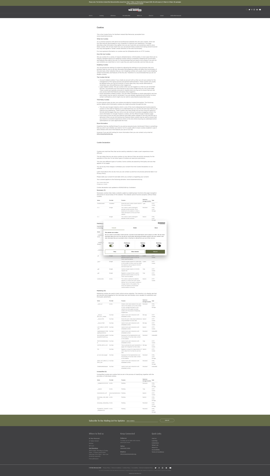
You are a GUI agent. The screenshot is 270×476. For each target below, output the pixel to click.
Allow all (155, 251)
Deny (115, 251)
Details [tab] (135, 227)
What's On (139, 15)
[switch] (127, 246)
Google (111, 207)
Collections (113, 15)
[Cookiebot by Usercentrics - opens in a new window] (159, 223)
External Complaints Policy (146, 467)
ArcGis (110, 278)
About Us (151, 15)
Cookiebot (132, 187)
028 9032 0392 (125, 448)
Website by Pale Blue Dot (135, 473)
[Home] (135, 10)
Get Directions (93, 448)
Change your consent (102, 184)
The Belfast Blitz (126, 15)
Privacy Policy (106, 467)
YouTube (111, 314)
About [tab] (156, 227)
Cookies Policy (126, 467)
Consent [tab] (114, 227)
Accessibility (156, 449)
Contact (162, 15)
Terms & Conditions (158, 452)
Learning (101, 15)
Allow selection (135, 251)
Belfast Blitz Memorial (176, 15)
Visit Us (90, 15)
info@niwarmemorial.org (105, 134)
